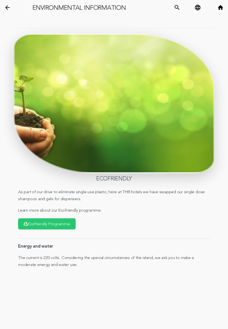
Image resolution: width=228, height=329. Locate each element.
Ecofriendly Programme (49, 224)
